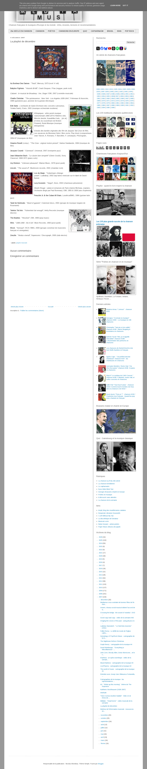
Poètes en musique (105, 495)
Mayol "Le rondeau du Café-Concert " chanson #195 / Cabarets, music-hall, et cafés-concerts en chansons (120, 377)
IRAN (119, 31)
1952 (131, 94)
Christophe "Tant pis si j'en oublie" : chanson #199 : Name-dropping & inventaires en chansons (118, 329)
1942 (121, 91)
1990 (122, 105)
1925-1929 (126, 89)
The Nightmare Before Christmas (112, 641)
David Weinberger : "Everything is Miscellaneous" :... (112, 648)
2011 (101, 584)
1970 (103, 101)
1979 (108, 103)
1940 (111, 91)
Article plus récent (17, 307)
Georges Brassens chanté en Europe (111, 492)
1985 (98, 105)
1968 (131, 98)
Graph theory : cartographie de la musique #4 (116, 644)
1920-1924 (117, 89)
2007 (101, 597)
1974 (122, 101)
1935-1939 (104, 91)
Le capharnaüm (103, 486)
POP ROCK (129, 31)
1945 (98, 94)
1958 (121, 96)
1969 (98, 101)
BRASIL (110, 31)
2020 (101, 556)
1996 (112, 107)
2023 (101, 546)
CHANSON (40, 31)
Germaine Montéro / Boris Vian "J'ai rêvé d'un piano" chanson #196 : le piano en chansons (120, 368)
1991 (127, 105)
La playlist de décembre (108, 706)
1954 (103, 96)
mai (102, 734)
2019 (101, 559)
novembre (104, 715)
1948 (112, 94)
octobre (104, 718)
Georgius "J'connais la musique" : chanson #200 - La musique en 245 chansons (118, 320)
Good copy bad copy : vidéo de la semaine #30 (117, 618)
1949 (117, 94)
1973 (117, 101)
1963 (108, 98)
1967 (127, 98)
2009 (101, 590)
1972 (112, 101)
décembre (104, 600)
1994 (103, 107)
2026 (101, 537)
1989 (117, 105)
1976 (131, 101)
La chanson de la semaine (107, 500)
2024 (101, 543)
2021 (101, 553)
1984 (131, 103)
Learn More (115, 5)
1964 (112, 98)
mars (103, 740)
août (102, 724)
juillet (103, 728)
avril (102, 737)
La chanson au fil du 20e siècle (109, 481)
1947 (108, 94)
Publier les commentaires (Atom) (32, 310)
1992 (131, 105)
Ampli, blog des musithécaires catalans (112, 510)
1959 (126, 96)
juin (102, 731)
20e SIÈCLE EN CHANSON (21, 31)
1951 (127, 94)
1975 (127, 101)
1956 (112, 96)
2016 (101, 568)
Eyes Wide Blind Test (105, 489)
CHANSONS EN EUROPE (69, 31)
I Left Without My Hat (105, 516)
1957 (117, 96)
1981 (117, 103)
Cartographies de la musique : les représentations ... (112, 680)
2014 (101, 575)
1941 (116, 91)
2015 (101, 572)
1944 (130, 91)
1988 (112, 105)
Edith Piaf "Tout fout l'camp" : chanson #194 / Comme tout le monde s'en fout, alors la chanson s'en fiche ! (120, 387)
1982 (122, 103)
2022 (101, 550)
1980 (112, 103)
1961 (98, 98)
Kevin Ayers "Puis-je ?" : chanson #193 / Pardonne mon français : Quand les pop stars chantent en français (120, 396)
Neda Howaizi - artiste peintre (108, 524)
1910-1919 (109, 89)
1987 (108, 105)
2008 (101, 594)
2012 (101, 581)
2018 (101, 562)
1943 (125, 91)
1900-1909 (100, 89)
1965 (117, 98)
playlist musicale (21, 243)
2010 (101, 587)
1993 (98, 107)
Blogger (100, 764)
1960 (131, 96)
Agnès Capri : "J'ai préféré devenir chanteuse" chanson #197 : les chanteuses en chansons (118, 358)
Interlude (103, 693)
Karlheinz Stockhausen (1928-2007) (113, 689)
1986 (103, 105)
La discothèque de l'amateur (108, 518)
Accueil (50, 307)
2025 (101, 540)
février (103, 743)
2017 (101, 565)
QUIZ (85, 31)
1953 (98, 96)
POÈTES (51, 31)
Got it (125, 5)
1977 (98, 103)
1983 (127, 103)
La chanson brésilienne (106, 484)
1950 (122, 94)
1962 (103, 98)
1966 (122, 98)
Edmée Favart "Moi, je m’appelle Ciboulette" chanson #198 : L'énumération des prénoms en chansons (117, 339)
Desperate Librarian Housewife (109, 513)
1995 (108, 107)
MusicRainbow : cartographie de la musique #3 (116, 663)
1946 (103, 94)
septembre (105, 721)
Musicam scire (103, 521)
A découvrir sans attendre (107, 497)
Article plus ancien (84, 307)
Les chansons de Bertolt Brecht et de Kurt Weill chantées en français (119, 349)
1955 (108, 96)
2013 (101, 578)
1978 (103, 103)
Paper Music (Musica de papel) (109, 527)
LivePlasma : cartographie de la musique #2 (115, 666)
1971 (108, 101)
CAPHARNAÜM (97, 31)
